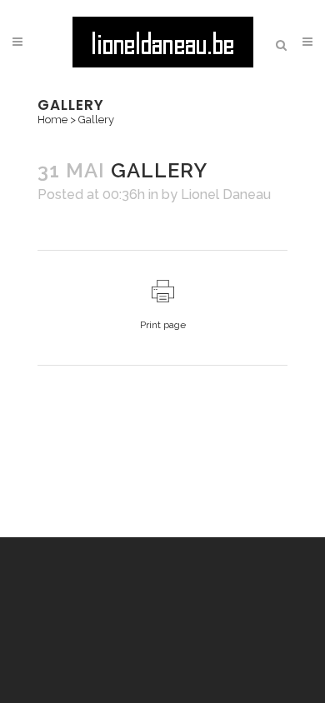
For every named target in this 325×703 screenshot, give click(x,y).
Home (53, 119)
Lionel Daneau (226, 194)
